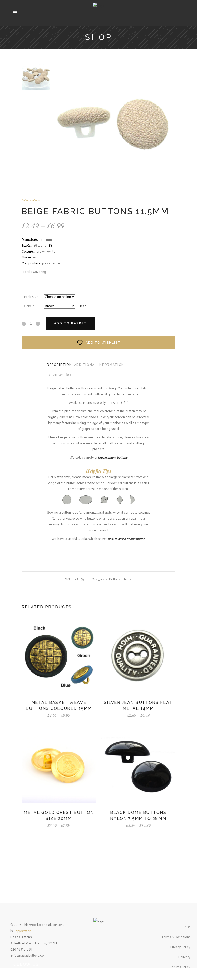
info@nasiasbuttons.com (28, 955)
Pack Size (31, 297)
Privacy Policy (180, 947)
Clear (82, 306)
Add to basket (70, 323)
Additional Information (99, 365)
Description (59, 365)
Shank (36, 200)
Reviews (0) (59, 375)
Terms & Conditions (175, 937)
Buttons (26, 200)
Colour (29, 306)
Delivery (184, 957)
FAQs (186, 927)
